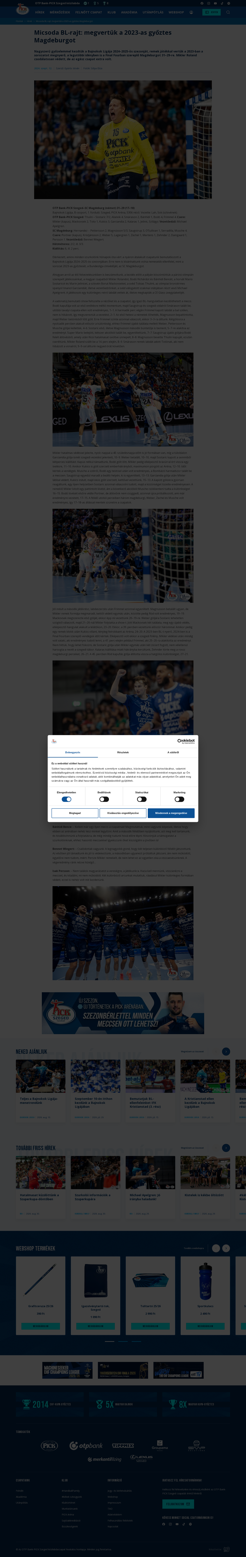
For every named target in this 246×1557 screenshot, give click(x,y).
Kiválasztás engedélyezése (123, 813)
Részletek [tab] (123, 752)
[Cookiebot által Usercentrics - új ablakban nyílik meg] (180, 741)
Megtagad (75, 813)
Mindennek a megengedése (171, 813)
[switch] (104, 799)
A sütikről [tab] (173, 752)
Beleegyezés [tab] (72, 752)
